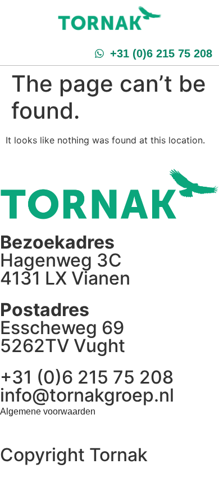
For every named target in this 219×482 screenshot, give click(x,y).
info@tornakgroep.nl (87, 395)
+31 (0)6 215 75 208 (87, 377)
